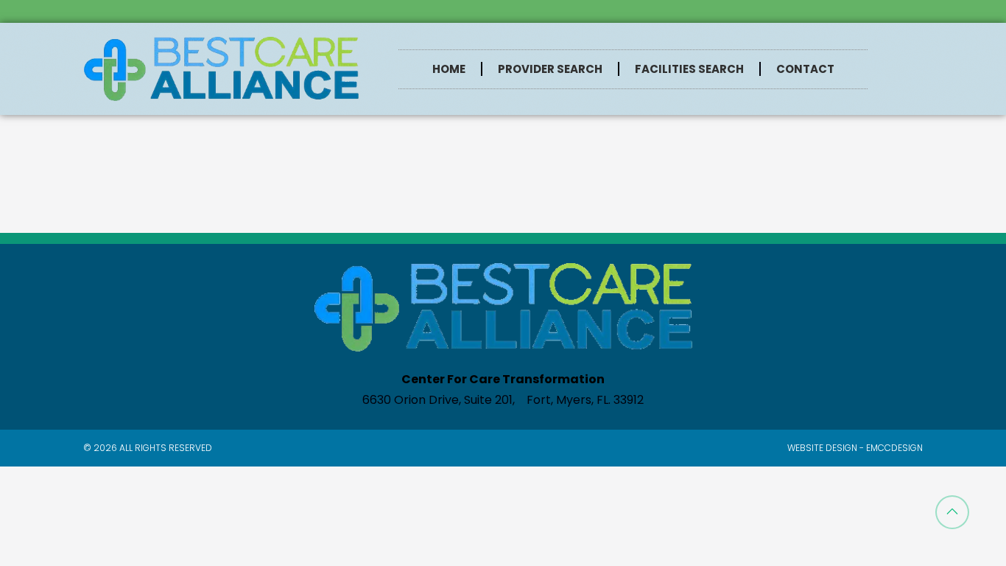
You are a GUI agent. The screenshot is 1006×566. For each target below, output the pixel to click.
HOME (448, 69)
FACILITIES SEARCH (689, 69)
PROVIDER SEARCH (550, 69)
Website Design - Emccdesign (855, 447)
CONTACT (805, 69)
